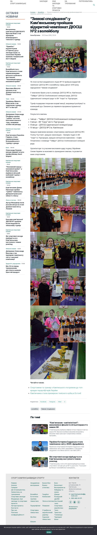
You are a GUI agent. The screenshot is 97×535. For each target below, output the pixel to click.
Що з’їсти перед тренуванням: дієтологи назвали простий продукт (13, 269)
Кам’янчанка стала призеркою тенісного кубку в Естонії (55, 393)
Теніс (56, 510)
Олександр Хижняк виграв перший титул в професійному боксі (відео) (15, 153)
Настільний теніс (58, 502)
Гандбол (45, 494)
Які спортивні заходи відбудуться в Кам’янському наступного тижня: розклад (14, 240)
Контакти (14, 508)
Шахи (56, 519)
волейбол (34, 409)
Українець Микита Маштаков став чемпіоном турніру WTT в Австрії (13, 104)
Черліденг (58, 517)
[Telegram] (74, 502)
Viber (59, 401)
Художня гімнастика (46, 518)
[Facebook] (70, 502)
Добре (49, 532)
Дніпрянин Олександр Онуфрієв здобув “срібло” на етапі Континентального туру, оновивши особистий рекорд (15, 119)
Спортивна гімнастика (34, 511)
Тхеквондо (58, 515)
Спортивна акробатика (58, 507)
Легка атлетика (48, 501)
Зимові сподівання (48, 409)
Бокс (56, 483)
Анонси (14, 485)
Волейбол (34, 494)
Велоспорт (58, 485)
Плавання (45, 506)
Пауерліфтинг (35, 506)
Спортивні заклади (18, 497)
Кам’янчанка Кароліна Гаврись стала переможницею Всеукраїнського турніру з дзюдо (15, 139)
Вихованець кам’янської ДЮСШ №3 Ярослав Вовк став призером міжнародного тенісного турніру (15, 34)
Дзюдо (57, 494)
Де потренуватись (18, 490)
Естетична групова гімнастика (34, 499)
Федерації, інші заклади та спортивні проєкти (19, 501)
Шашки (33, 522)
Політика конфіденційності (17, 514)
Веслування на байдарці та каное (59, 490)
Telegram (52, 401)
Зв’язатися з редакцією (73, 507)
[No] (95, 530)
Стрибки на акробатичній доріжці (47, 512)
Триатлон (57, 512)
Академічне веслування (34, 484)
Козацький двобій (58, 498)
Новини (14, 483)
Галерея (14, 487)
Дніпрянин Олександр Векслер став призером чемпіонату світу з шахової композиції (15, 255)
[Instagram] (78, 502)
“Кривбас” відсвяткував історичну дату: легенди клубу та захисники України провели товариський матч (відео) (14, 53)
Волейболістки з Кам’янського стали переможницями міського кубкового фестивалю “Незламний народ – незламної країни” (14, 75)
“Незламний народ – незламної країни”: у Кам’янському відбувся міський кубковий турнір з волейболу (14, 172)
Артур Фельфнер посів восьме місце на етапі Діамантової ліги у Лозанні (15, 206)
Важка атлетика (45, 486)
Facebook (43, 401)
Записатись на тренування (16, 493)
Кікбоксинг (46, 497)
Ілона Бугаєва (35, 35)
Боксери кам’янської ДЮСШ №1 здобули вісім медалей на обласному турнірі (14, 222)
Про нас (14, 510)
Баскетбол (46, 483)
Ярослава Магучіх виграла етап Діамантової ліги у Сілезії (13, 91)
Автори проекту (17, 506)
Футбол (33, 517)
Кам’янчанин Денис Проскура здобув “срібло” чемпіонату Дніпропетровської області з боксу (14, 192)
